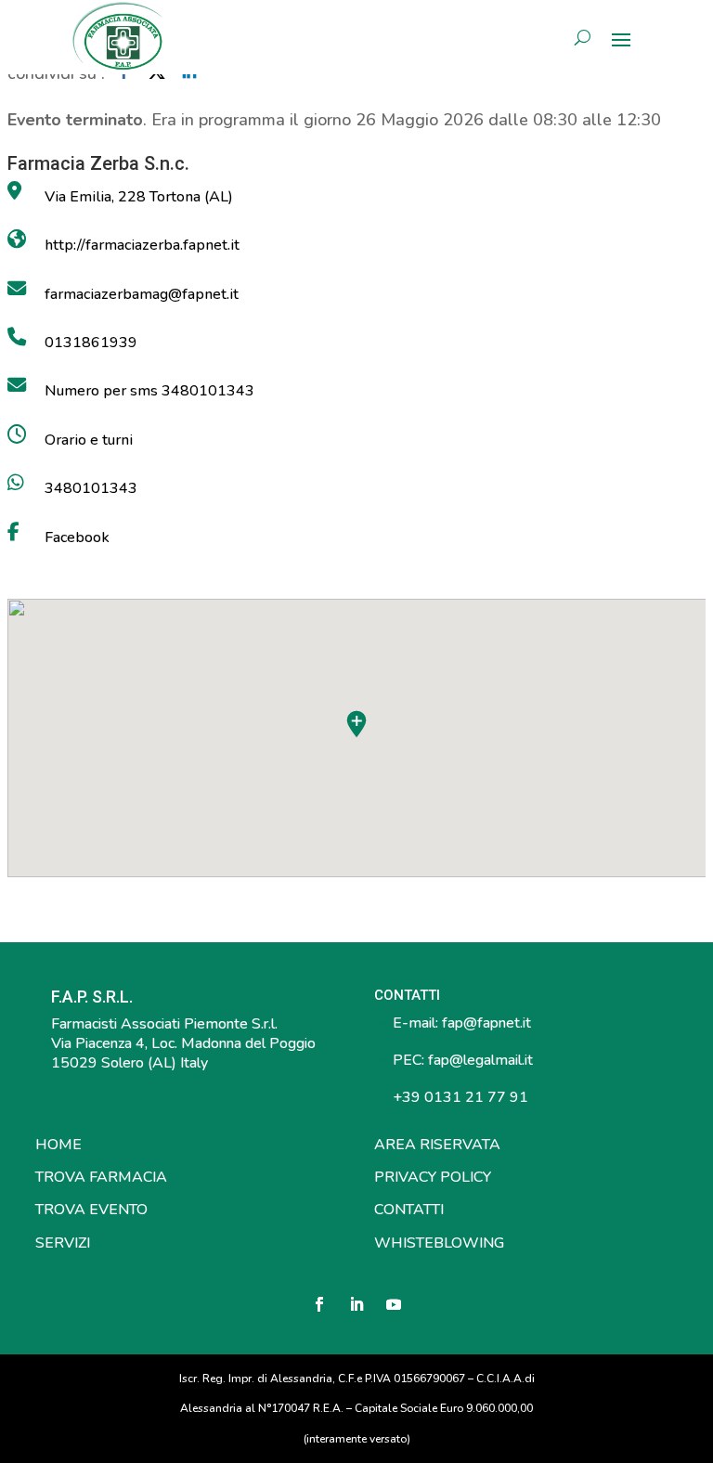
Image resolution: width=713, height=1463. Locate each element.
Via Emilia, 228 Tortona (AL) (139, 197)
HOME (58, 1144)
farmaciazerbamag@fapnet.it (142, 294)
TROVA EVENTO (91, 1209)
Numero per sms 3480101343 (149, 391)
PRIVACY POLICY (432, 1177)
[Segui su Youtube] (393, 1304)
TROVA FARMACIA (101, 1177)
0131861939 (91, 342)
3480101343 (91, 488)
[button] (356, 724)
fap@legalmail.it (480, 1060)
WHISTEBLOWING (439, 1243)
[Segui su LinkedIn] (356, 1304)
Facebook (77, 537)
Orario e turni (89, 440)
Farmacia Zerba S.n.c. (98, 163)
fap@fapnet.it (486, 1023)
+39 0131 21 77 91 (458, 1097)
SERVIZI (62, 1243)
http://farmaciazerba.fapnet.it (142, 245)
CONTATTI (409, 1209)
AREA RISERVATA (437, 1144)
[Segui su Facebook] (319, 1304)
